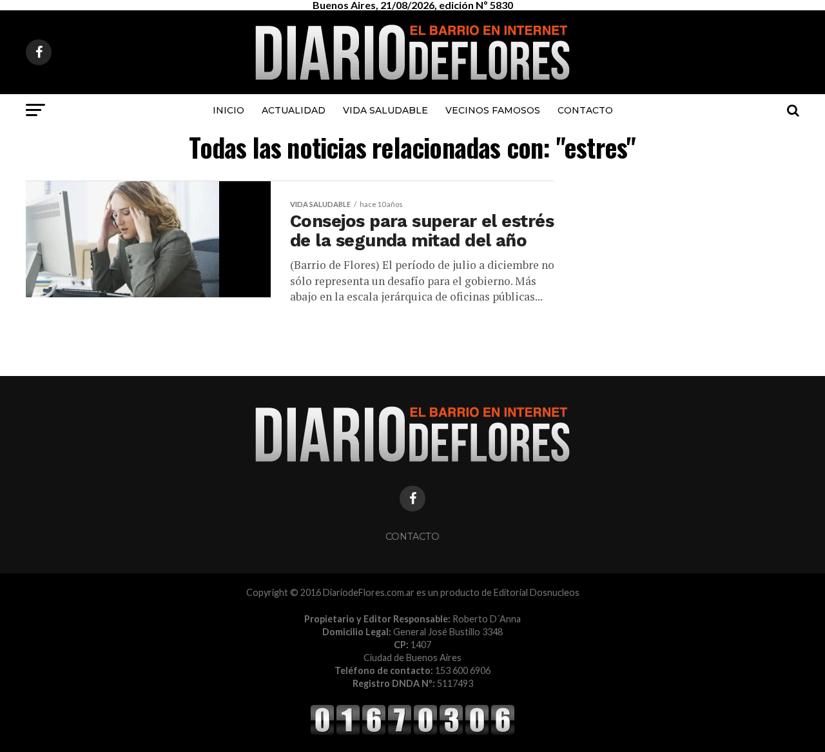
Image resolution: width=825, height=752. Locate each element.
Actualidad (293, 110)
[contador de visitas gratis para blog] (412, 732)
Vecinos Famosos (492, 110)
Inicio (228, 110)
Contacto (585, 110)
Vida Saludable (385, 110)
